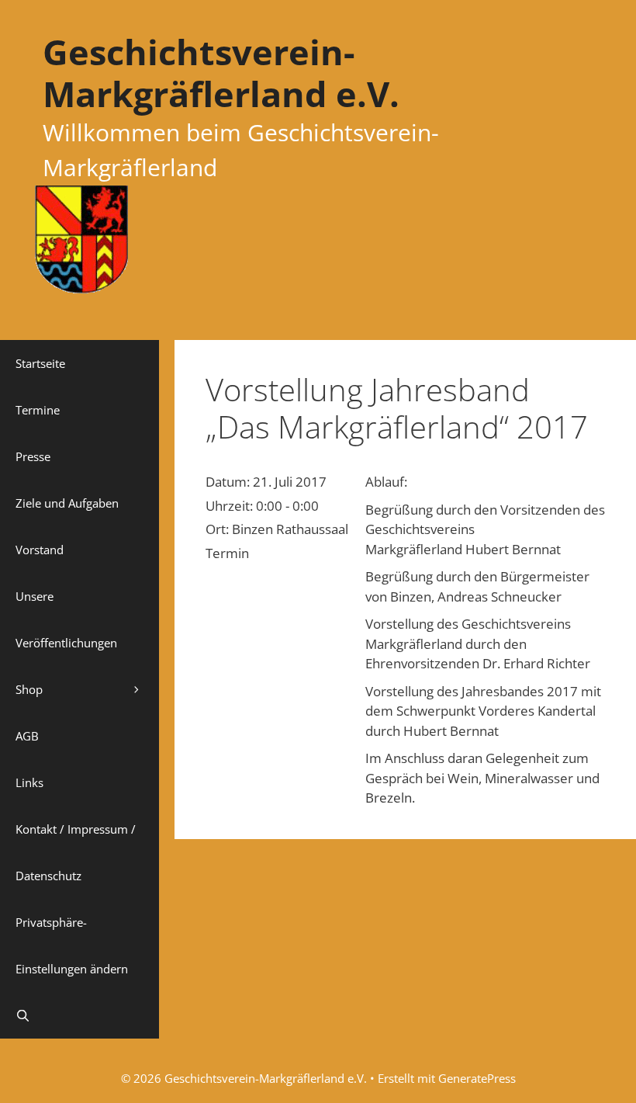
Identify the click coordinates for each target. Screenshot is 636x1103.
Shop (29, 689)
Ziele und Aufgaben (67, 503)
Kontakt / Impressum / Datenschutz (76, 852)
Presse (33, 456)
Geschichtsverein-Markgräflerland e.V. (221, 72)
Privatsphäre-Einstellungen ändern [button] (72, 945)
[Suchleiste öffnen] (79, 1015)
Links (29, 782)
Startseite (40, 363)
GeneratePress (477, 1078)
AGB (27, 736)
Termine (38, 410)
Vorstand (40, 549)
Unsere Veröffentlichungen (66, 619)
